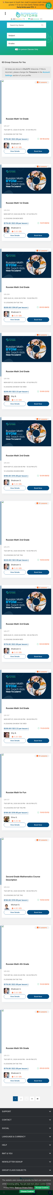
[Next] (37, 1098)
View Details (15, 151)
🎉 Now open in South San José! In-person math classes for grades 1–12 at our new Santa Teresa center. (26, 4)
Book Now (38, 151)
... (26, 1099)
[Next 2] (32, 1098)
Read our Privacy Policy (24, 1188)
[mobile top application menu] (5, 13)
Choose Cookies (27, 1191)
